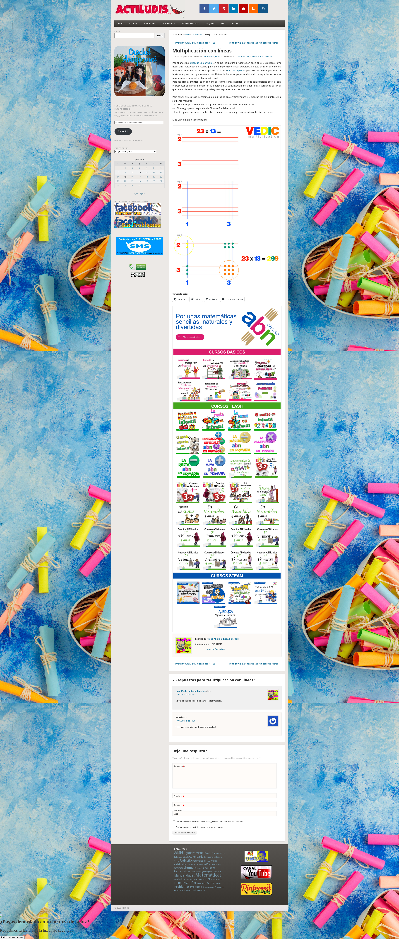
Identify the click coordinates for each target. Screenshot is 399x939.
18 (147, 177)
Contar (177, 861)
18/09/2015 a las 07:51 (185, 695)
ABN (178, 852)
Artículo (186, 857)
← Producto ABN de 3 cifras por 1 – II (193, 42)
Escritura (188, 864)
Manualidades (184, 875)
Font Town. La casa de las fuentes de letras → (255, 42)
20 (161, 177)
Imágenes (210, 23)
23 (132, 181)
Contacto (235, 23)
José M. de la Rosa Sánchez (223, 639)
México (211, 879)
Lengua (201, 871)
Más (223, 23)
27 (161, 181)
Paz (208, 883)
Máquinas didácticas (198, 879)
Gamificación (208, 864)
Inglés (205, 868)
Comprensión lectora (213, 857)
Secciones (133, 23)
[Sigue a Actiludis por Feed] (253, 8)
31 (139, 186)
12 (154, 172)
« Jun (136, 193)
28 (118, 186)
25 (147, 181)
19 (154, 177)
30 (132, 186)
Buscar (117, 31)
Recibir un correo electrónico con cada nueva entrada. (200, 827)
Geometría (179, 868)
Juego (212, 867)
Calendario (196, 856)
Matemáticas (208, 875)
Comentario (179, 767)
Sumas (189, 890)
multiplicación (256, 56)
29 (125, 186)
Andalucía (209, 853)
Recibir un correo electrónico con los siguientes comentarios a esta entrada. (209, 821)
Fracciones (197, 864)
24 (139, 181)
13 (161, 172)
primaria (217, 883)
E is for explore (235, 70)
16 (132, 177)
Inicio (120, 23)
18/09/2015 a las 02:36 (185, 721)
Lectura (194, 871)
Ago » (142, 193)
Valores (196, 890)
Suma (182, 890)
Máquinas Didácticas (190, 23)
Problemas (182, 887)
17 (139, 177)
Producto (219, 56)
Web (176, 814)
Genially (217, 864)
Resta (176, 890)
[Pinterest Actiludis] (256, 889)
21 (118, 181)
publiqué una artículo (201, 63)
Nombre (179, 797)
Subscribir (123, 131)
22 (125, 181)
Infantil (198, 868)
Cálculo (186, 860)
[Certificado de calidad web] (137, 270)
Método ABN (149, 23)
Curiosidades (197, 34)
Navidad (218, 879)
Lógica (217, 871)
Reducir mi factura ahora (12, 937)
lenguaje (208, 872)
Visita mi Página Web (216, 649)
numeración (185, 882)
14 (118, 177)
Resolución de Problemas (213, 887)
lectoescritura (182, 871)
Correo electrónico (179, 808)
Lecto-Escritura (168, 23)
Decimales (197, 860)
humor (190, 868)
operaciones (201, 883)
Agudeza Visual (194, 853)
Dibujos (207, 861)
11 (147, 172)
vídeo (202, 890)
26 (154, 181)
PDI (212, 883)
